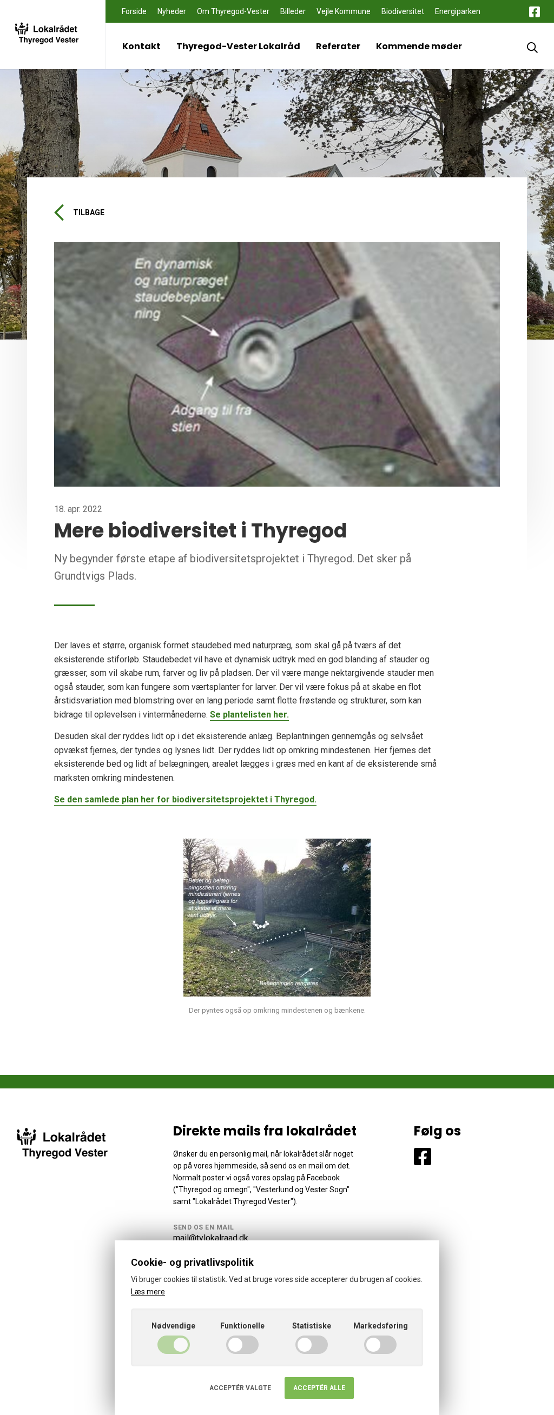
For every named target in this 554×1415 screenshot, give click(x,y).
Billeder (293, 11)
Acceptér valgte (240, 1388)
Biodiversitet (402, 11)
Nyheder (171, 11)
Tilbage (88, 212)
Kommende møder (419, 46)
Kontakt (141, 46)
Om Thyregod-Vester (233, 11)
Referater (338, 46)
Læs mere (148, 1291)
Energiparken (457, 11)
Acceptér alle (319, 1388)
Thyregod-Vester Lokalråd (238, 46)
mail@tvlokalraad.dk (210, 1238)
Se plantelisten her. (249, 714)
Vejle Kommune (343, 11)
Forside (134, 11)
